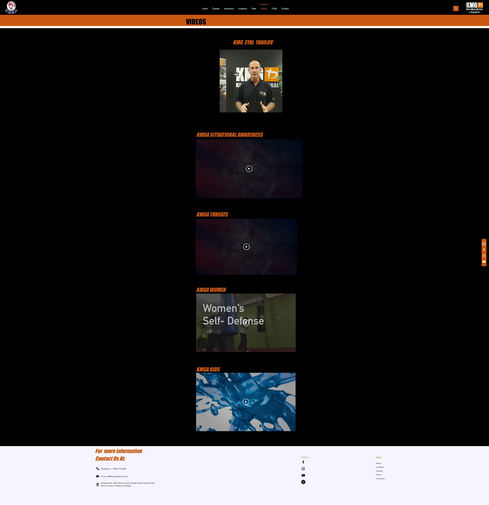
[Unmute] (203, 109)
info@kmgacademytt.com (117, 476)
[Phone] (97, 468)
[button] (216, 7)
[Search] (456, 8)
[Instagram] (484, 255)
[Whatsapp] (484, 243)
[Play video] (249, 169)
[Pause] (198, 109)
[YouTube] (484, 261)
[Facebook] (484, 249)
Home (378, 463)
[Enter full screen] (303, 109)
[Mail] (97, 476)
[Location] (97, 485)
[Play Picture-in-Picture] (299, 109)
